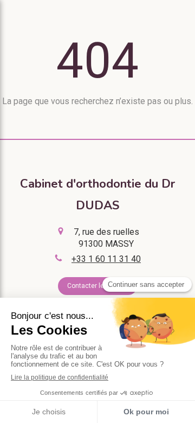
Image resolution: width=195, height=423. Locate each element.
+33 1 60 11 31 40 (106, 259)
